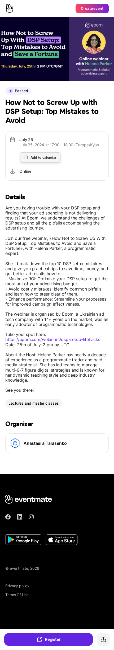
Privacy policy (17, 585)
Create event (92, 8)
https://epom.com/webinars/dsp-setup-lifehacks (52, 339)
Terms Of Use (17, 594)
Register (53, 639)
